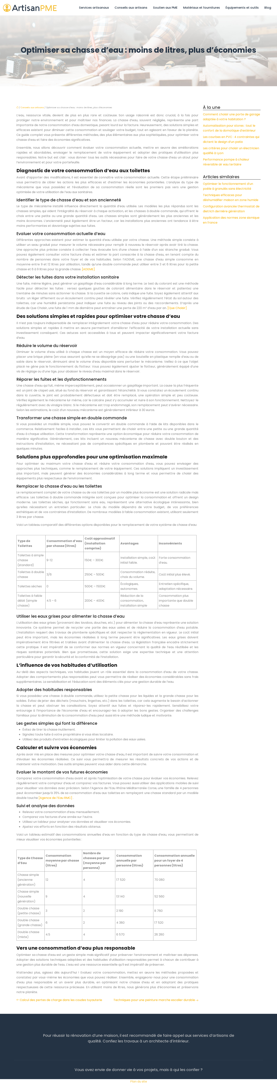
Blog (267, 7)
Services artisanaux (94, 7)
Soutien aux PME (165, 7)
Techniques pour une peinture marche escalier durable (154, 1000)
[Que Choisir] (177, 308)
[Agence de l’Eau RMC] (56, 798)
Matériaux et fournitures (201, 7)
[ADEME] (88, 269)
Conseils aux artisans (131, 7)
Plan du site (138, 1081)
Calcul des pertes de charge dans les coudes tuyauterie (61, 1000)
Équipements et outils (242, 7)
